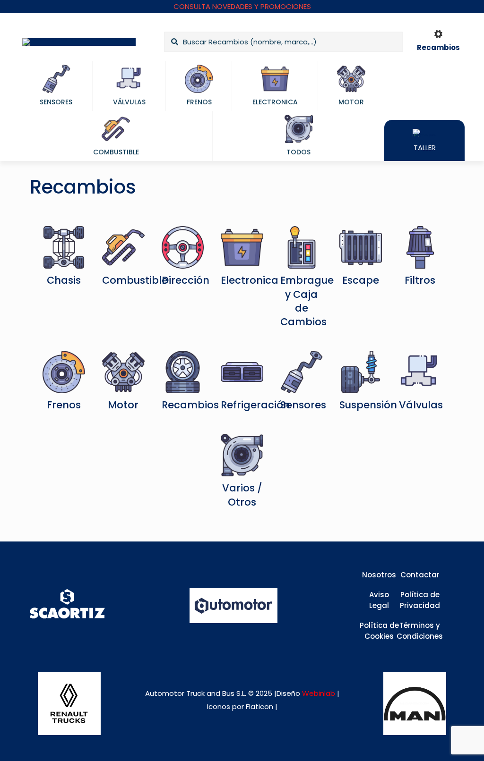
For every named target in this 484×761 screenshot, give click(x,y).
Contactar (420, 575)
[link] (69, 703)
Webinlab (319, 693)
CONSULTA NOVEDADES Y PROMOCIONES (242, 6)
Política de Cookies (379, 630)
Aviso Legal (379, 600)
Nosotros (379, 575)
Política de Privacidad (420, 600)
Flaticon (259, 706)
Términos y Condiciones (420, 630)
